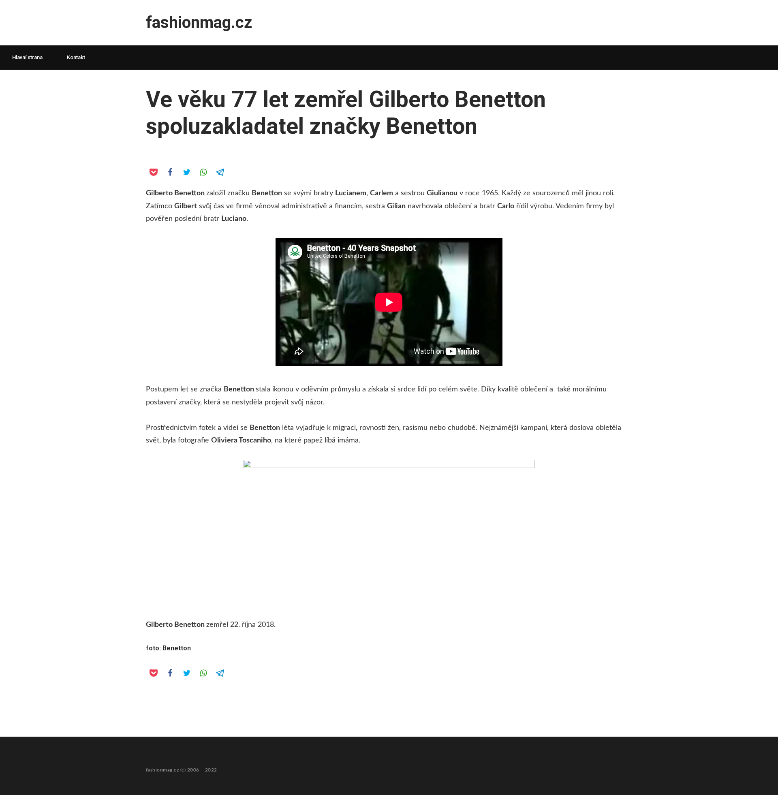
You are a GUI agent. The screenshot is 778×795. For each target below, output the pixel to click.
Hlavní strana (27, 57)
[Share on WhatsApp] (203, 172)
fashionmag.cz (199, 22)
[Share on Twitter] (186, 172)
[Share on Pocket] (153, 172)
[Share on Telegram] (219, 172)
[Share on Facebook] (169, 172)
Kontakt (76, 57)
